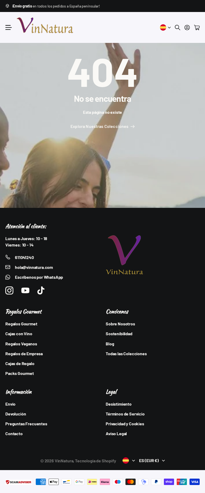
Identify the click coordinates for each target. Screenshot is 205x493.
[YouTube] (25, 290)
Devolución (15, 413)
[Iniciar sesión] (187, 27)
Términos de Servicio (125, 413)
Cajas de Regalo (19, 363)
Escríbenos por (39, 277)
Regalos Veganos (21, 343)
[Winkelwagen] (197, 27)
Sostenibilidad (119, 333)
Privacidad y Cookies (125, 423)
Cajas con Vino (18, 333)
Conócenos (117, 311)
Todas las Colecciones (126, 353)
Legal (111, 391)
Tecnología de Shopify (95, 460)
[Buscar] (177, 27)
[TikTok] (40, 290)
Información (18, 391)
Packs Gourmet (19, 373)
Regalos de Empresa (24, 353)
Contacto (14, 433)
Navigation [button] (8, 28)
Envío (10, 403)
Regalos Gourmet (23, 311)
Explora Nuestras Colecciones (99, 126)
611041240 (24, 257)
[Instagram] (9, 290)
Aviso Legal (116, 433)
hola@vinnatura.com (34, 267)
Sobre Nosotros (120, 323)
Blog (110, 343)
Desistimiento (119, 403)
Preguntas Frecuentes (26, 423)
